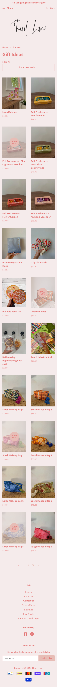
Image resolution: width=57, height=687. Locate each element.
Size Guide (28, 614)
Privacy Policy (28, 605)
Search (28, 591)
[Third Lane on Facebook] (25, 634)
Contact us (28, 600)
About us (28, 596)
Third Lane (37, 667)
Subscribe (46, 658)
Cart (52, 8)
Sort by (6, 61)
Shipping (28, 609)
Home (5, 47)
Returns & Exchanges (28, 618)
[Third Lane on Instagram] (32, 634)
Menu (9, 7)
